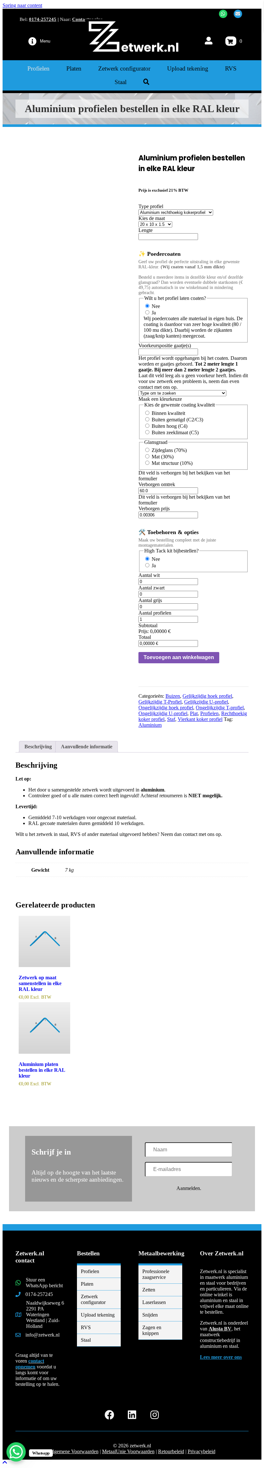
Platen (87, 1284)
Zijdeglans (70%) (169, 450)
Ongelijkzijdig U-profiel (162, 713)
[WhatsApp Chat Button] (16, 1452)
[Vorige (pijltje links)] (11, 734)
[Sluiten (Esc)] (243, 7)
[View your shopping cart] (230, 41)
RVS (86, 1327)
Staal (86, 1340)
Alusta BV (220, 1328)
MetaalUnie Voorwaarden (128, 1451)
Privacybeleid (201, 1451)
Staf (171, 719)
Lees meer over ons (221, 1357)
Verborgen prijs (154, 508)
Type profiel (150, 206)
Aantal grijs (150, 600)
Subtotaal (147, 625)
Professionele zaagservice (155, 1274)
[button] (146, 82)
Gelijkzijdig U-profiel (206, 702)
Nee (156, 306)
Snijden (150, 1315)
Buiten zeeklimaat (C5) (175, 432)
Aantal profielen (154, 613)
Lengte (145, 230)
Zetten (148, 1289)
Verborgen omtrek (156, 484)
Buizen (172, 696)
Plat (194, 713)
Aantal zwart (151, 587)
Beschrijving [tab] (38, 746)
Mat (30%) (163, 456)
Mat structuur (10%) (172, 463)
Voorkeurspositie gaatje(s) (164, 345)
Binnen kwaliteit (168, 413)
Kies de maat (151, 218)
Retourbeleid (171, 1451)
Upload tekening (98, 1315)
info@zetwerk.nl (42, 1335)
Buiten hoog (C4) (169, 426)
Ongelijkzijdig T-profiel (220, 707)
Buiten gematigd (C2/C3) (177, 419)
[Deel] (229, 7)
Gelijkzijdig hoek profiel (207, 696)
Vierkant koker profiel (200, 719)
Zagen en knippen (151, 1330)
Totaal (144, 637)
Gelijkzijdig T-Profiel (160, 702)
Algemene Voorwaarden (74, 1451)
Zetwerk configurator (93, 1299)
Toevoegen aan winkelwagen (179, 657)
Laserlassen (154, 1302)
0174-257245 (42, 19)
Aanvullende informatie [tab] (86, 746)
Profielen (209, 713)
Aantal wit (149, 575)
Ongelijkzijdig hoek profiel (165, 707)
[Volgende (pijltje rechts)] (252, 734)
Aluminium (150, 725)
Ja (154, 312)
